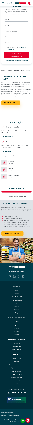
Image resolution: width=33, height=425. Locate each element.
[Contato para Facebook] (18, 276)
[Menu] (3, 3)
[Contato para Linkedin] (14, 276)
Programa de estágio (16, 377)
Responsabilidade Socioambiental (10, 415)
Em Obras (16, 328)
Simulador (16, 306)
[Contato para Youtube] (10, 276)
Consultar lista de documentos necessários (16, 60)
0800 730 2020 (18, 392)
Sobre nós (16, 294)
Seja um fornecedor (16, 368)
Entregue (16, 334)
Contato (16, 310)
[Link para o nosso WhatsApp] (23, 421)
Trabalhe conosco (16, 374)
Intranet (16, 361)
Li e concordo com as (16, 48)
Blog (16, 313)
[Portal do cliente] (30, 3)
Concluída (16, 331)
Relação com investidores (16, 365)
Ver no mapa (6, 136)
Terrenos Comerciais (13, 70)
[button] (27, 420)
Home (3, 70)
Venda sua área (16, 381)
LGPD (16, 384)
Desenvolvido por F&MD (16, 421)
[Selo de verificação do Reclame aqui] (16, 400)
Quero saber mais (11, 103)
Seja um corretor (16, 371)
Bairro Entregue (16, 349)
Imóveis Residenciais (16, 297)
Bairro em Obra (16, 346)
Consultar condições (12, 233)
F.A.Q (16, 303)
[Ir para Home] (16, 3)
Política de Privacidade (7, 412)
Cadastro (16, 322)
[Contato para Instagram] (22, 276)
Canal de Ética (16, 358)
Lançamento (16, 325)
